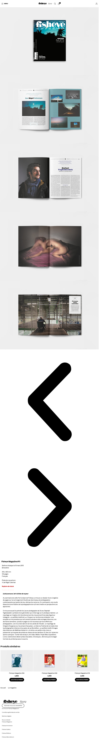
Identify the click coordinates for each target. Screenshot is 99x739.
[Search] (55, 4)
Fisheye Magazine (7, 721)
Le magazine (12, 688)
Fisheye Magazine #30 (16, 673)
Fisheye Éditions (6, 733)
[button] (16, 679)
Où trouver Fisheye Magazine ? (10, 708)
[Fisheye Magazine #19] (82, 660)
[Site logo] (45, 3)
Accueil (3, 688)
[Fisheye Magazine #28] (49, 660)
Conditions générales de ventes (10, 712)
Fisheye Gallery (6, 729)
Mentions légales (6, 716)
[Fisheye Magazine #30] (16, 660)
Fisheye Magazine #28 (49, 673)
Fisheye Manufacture (8, 737)
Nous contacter (6, 720)
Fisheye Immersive (7, 725)
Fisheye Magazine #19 (82, 673)
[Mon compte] (97, 4)
